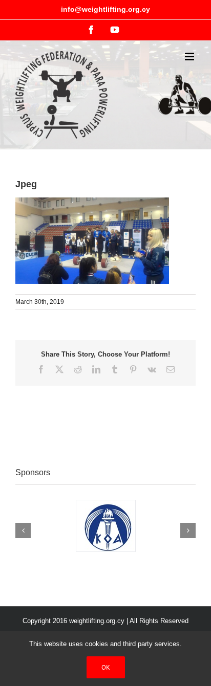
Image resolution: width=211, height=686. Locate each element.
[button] (23, 530)
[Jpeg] (92, 202)
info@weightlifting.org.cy (105, 9)
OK (105, 667)
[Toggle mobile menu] (190, 56)
